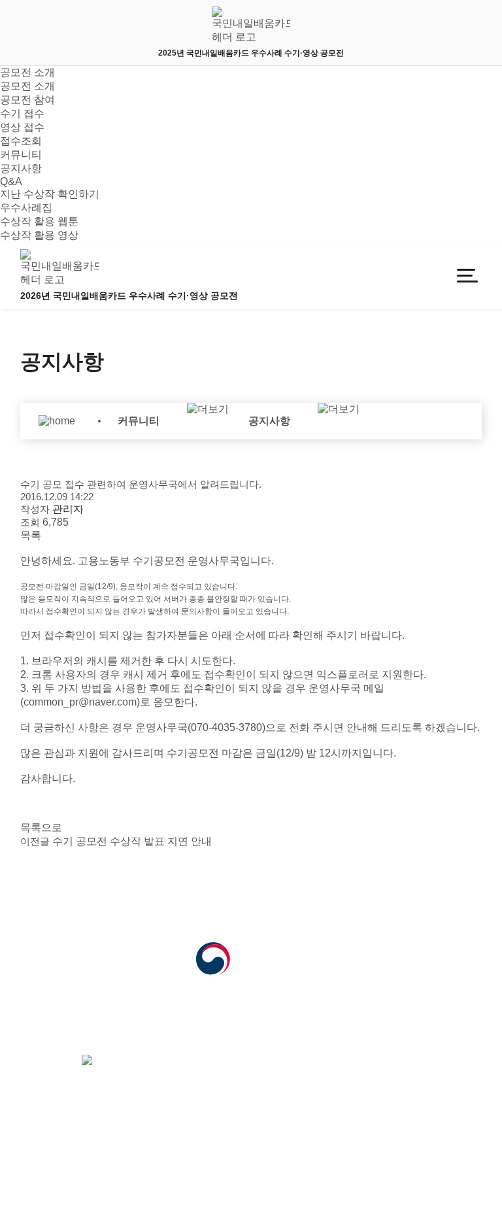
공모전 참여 (27, 99)
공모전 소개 (27, 72)
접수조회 (21, 140)
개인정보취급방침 (56, 1179)
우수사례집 (26, 207)
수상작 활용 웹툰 (39, 221)
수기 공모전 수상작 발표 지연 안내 (116, 841)
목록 (30, 535)
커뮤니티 (21, 154)
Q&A (11, 181)
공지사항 (21, 168)
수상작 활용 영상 (39, 235)
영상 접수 (22, 127)
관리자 (125, 1179)
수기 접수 (22, 113)
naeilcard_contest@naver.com (149, 1045)
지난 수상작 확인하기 (49, 193)
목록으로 (41, 827)
